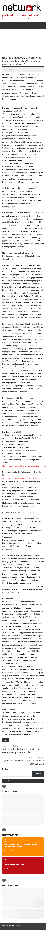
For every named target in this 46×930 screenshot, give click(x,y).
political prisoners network (20, 15)
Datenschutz (6, 925)
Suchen (5, 769)
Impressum (16, 925)
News (6, 740)
